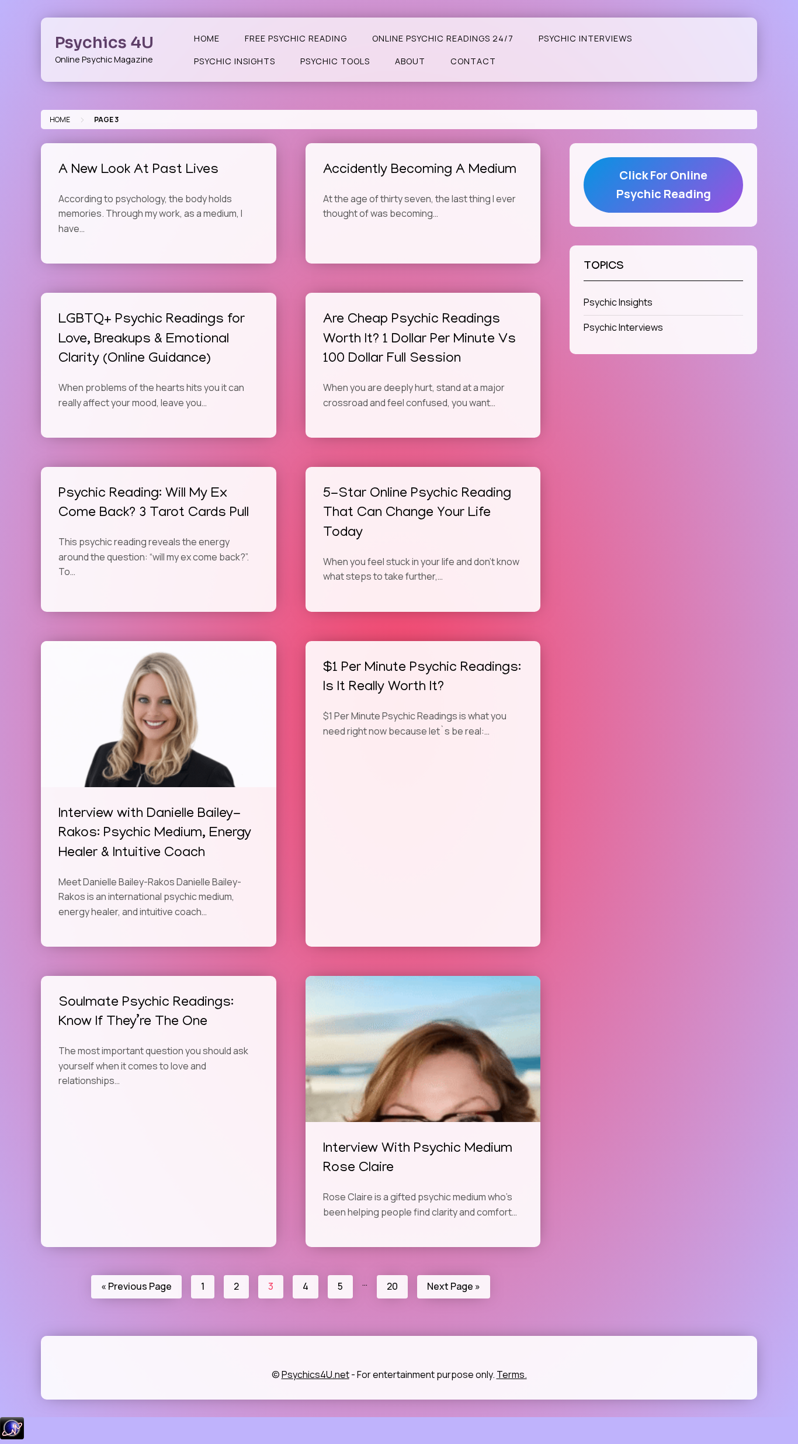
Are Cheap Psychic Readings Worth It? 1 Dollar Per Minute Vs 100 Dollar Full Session (419, 339)
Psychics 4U (104, 43)
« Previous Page (136, 1286)
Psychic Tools (335, 61)
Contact (473, 61)
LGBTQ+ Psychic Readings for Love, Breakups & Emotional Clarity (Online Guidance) (151, 339)
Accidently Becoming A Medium (419, 170)
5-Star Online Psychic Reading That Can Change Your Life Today (417, 513)
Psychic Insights (234, 61)
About (410, 61)
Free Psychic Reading (296, 38)
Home (207, 38)
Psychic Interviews (585, 38)
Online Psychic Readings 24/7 (443, 38)
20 (392, 1286)
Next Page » (453, 1286)
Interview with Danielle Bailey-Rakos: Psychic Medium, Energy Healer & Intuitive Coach (154, 833)
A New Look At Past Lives (138, 170)
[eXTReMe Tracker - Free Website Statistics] (12, 1435)
